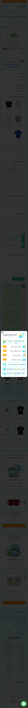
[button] (2, 332)
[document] (14, 354)
